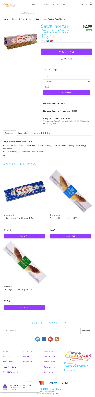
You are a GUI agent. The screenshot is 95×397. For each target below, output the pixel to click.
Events (62, 4)
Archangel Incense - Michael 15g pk (65, 218)
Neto (56, 394)
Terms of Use (49, 356)
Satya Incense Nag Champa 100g (18, 218)
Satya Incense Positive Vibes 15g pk (50, 19)
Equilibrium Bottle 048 (17, 387)
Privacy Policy (49, 361)
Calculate (67, 92)
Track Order (7, 361)
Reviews (37, 133)
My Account (7, 356)
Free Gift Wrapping (27, 13)
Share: (44, 41)
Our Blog (26, 356)
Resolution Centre (10, 367)
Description (9, 133)
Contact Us (54, 4)
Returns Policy (49, 367)
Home (5, 19)
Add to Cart (67, 52)
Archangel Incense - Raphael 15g (18, 289)
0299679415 (72, 370)
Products (24, 4)
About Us (44, 4)
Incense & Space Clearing (22, 19)
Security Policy (49, 372)
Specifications (23, 133)
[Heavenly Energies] (9, 4)
